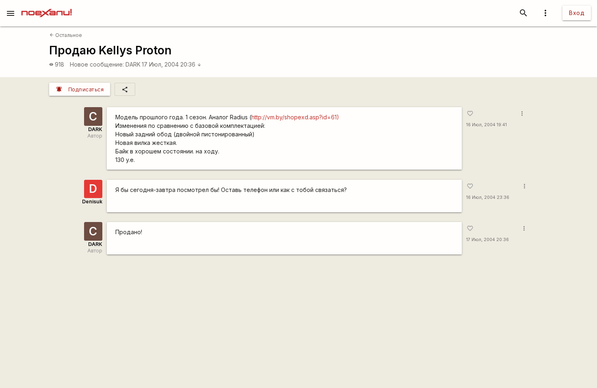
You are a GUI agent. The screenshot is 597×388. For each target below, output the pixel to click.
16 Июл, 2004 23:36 (487, 197)
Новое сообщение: (97, 64)
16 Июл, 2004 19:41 (486, 124)
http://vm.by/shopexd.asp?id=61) (295, 117)
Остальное (65, 35)
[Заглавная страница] (46, 5)
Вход (576, 12)
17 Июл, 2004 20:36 (171, 64)
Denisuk (92, 201)
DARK (133, 64)
